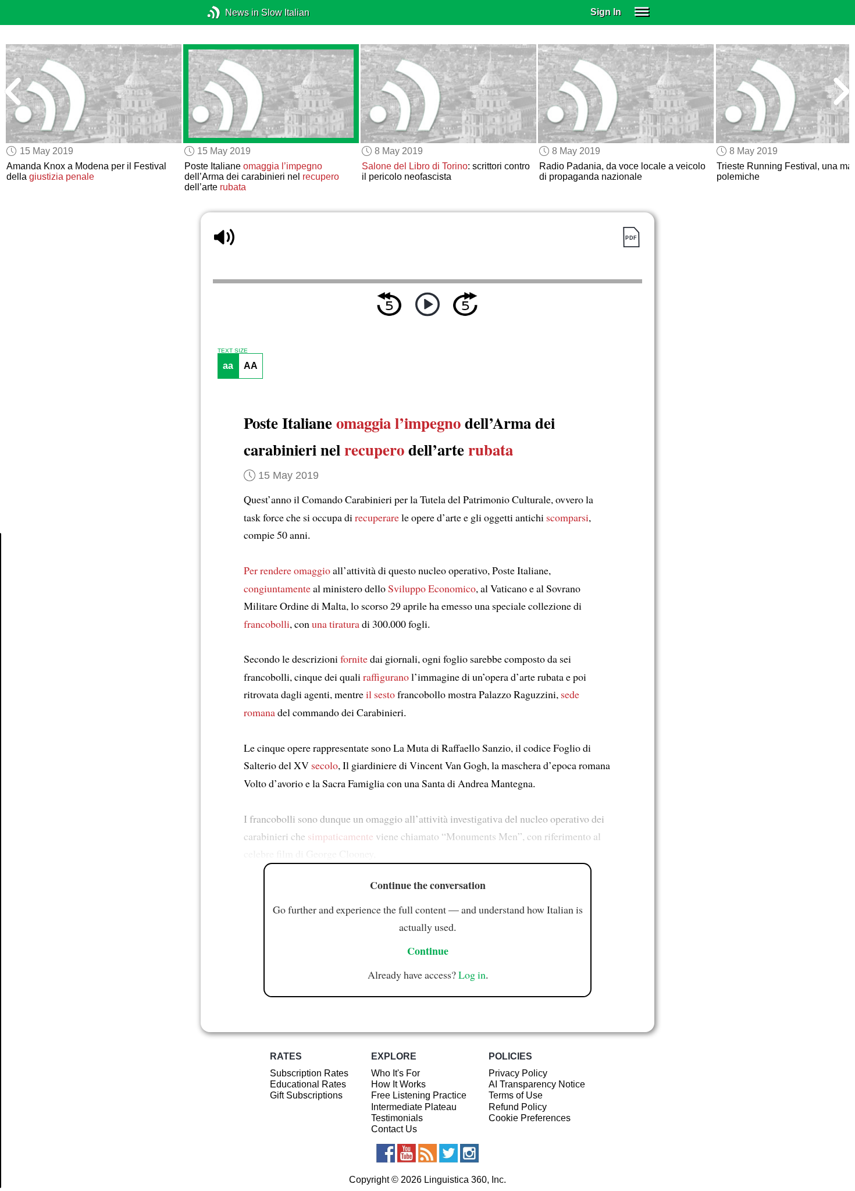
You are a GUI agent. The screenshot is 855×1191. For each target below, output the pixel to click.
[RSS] (427, 1153)
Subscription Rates (309, 1073)
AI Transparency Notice (537, 1084)
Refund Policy (518, 1107)
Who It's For (395, 1073)
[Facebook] (385, 1153)
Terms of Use (516, 1095)
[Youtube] (406, 1153)
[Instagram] (469, 1153)
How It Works (398, 1084)
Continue (427, 950)
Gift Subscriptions (306, 1095)
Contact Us (394, 1129)
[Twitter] (448, 1153)
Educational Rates (308, 1084)
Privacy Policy (518, 1073)
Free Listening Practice (418, 1095)
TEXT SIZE (233, 351)
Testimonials (397, 1118)
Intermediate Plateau (414, 1107)
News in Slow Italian (231, 12)
